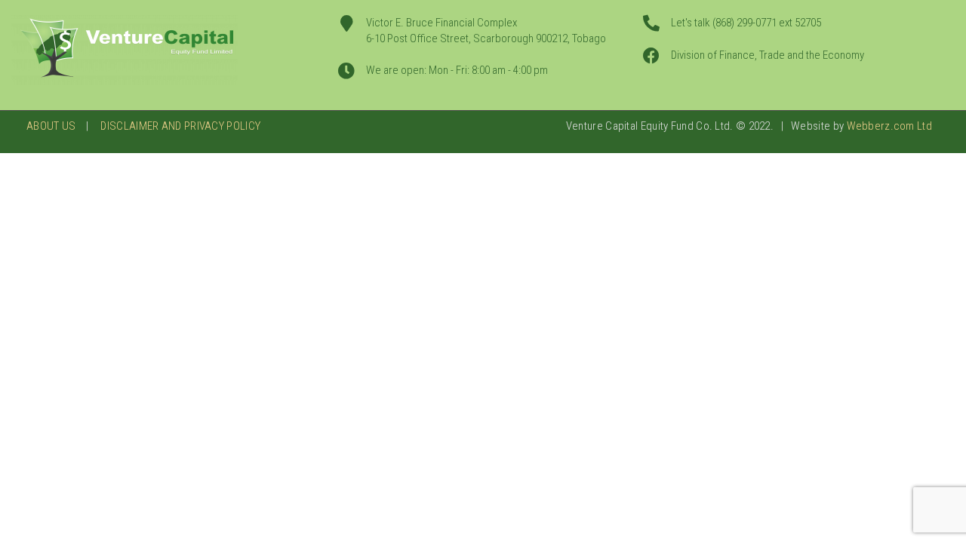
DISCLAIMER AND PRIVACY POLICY (180, 126)
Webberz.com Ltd (890, 126)
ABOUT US (50, 126)
